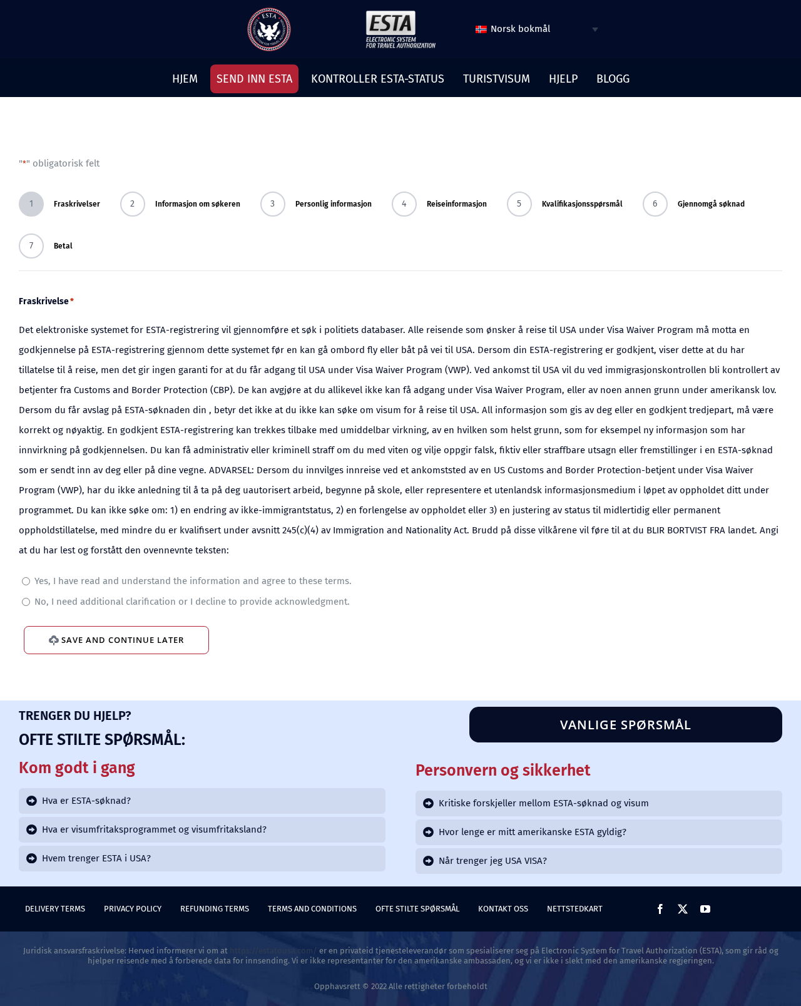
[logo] (269, 12)
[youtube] (705, 909)
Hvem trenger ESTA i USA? (96, 858)
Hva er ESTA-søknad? (86, 800)
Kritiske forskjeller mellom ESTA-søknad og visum (544, 803)
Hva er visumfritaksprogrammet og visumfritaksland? (154, 829)
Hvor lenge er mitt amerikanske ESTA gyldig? (532, 832)
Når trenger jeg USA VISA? (493, 860)
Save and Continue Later (122, 639)
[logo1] (400, 13)
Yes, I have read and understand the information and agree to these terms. (193, 581)
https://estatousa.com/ (273, 950)
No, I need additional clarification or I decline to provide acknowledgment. (192, 601)
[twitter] (683, 909)
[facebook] (660, 909)
